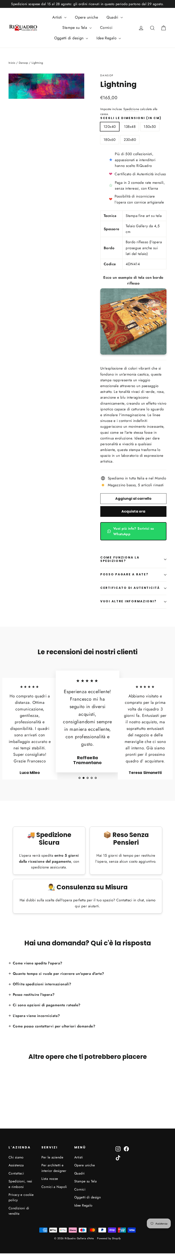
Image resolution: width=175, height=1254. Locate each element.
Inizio (12, 63)
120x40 (110, 126)
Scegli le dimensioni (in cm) (131, 118)
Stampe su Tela (75, 27)
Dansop (107, 75)
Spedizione (131, 109)
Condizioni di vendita (19, 1211)
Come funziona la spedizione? (120, 559)
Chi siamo (16, 1157)
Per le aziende (52, 1157)
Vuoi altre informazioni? (128, 601)
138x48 (130, 126)
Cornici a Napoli (54, 1186)
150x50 (150, 126)
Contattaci (16, 1173)
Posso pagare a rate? (124, 574)
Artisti (57, 17)
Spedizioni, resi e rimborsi (20, 1184)
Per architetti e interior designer (53, 1168)
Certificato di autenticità (130, 588)
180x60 (110, 139)
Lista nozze (49, 1178)
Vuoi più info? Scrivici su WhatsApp (133, 531)
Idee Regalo (107, 38)
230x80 (130, 139)
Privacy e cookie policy (21, 1197)
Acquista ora (133, 511)
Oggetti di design (69, 38)
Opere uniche (86, 17)
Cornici (106, 27)
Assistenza (16, 1165)
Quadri (113, 17)
